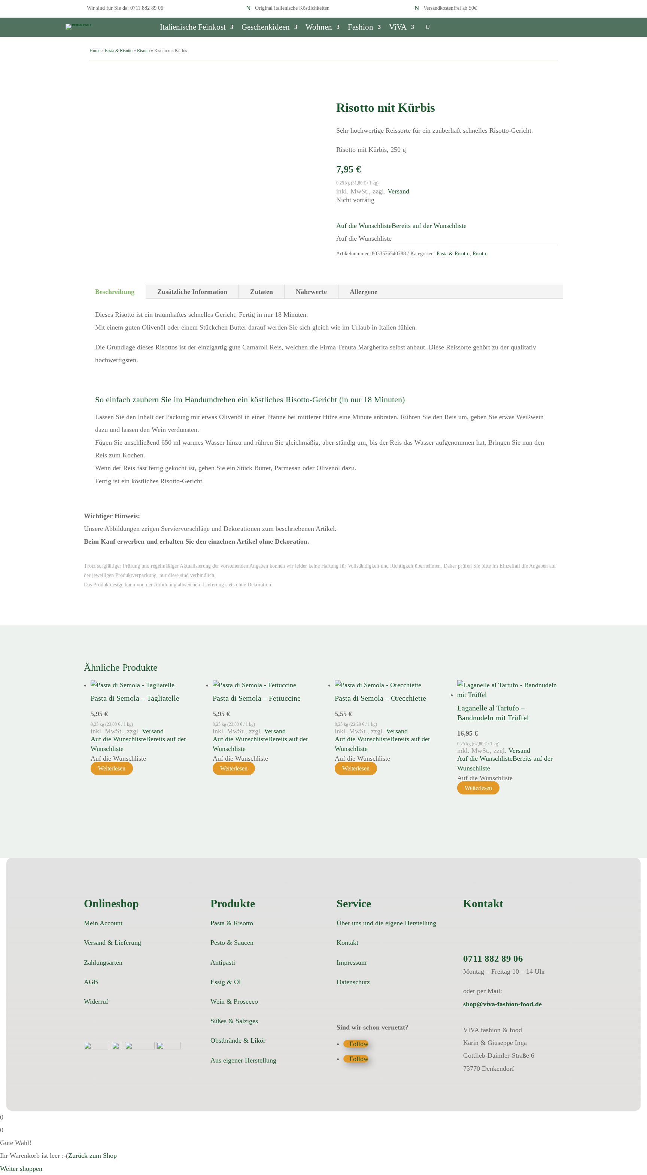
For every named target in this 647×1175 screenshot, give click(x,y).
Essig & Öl (225, 982)
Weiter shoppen (21, 1168)
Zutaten (261, 291)
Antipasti (222, 962)
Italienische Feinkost (193, 27)
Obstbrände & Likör (237, 1040)
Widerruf (96, 1001)
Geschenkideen (266, 27)
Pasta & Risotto (119, 50)
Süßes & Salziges (234, 1021)
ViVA (398, 27)
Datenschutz (353, 982)
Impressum (352, 962)
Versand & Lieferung (112, 942)
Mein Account (103, 923)
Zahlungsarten (103, 962)
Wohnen (319, 27)
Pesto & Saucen (231, 942)
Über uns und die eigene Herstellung (386, 923)
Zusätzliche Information (192, 291)
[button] (401, 225)
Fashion (360, 27)
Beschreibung (114, 291)
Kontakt (347, 942)
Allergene (363, 291)
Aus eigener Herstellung (243, 1060)
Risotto (143, 50)
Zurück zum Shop (92, 1155)
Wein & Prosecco (234, 1001)
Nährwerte (311, 291)
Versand (398, 191)
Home (94, 50)
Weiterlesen (111, 768)
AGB (91, 982)
